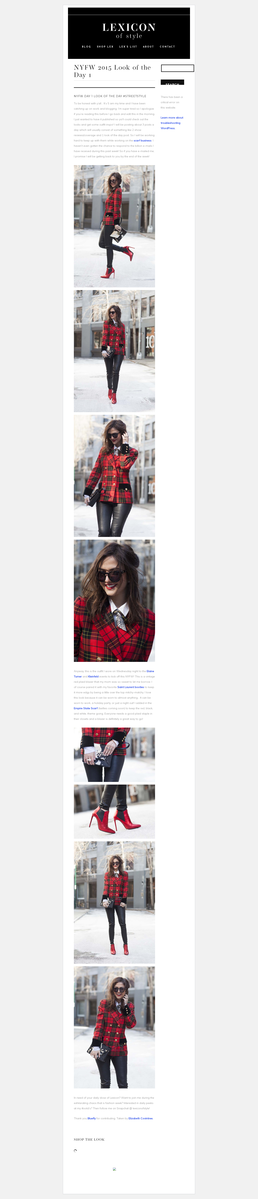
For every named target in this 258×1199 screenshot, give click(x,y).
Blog (86, 47)
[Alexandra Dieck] (129, 31)
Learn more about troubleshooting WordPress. (172, 123)
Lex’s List (128, 47)
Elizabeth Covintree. (141, 1118)
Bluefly (92, 1118)
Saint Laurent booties (131, 687)
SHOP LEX (105, 47)
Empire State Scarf (86, 708)
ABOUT (148, 47)
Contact (167, 47)
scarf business (142, 140)
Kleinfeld (93, 676)
